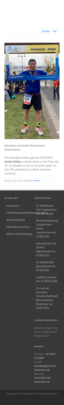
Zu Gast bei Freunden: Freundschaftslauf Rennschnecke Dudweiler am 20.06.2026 (46, 298)
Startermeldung (15, 220)
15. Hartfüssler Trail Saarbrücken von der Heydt (46, 209)
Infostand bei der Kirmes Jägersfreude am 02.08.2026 (46, 249)
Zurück (46, 31)
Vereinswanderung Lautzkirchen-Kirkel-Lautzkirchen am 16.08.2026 (47, 228)
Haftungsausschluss (17, 226)
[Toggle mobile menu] (58, 5)
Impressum (12, 205)
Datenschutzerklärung (17, 234)
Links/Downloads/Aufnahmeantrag (17, 212)
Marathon (37, 180)
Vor (55, 31)
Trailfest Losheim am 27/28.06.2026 (46, 279)
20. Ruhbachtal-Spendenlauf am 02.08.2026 (45, 266)
